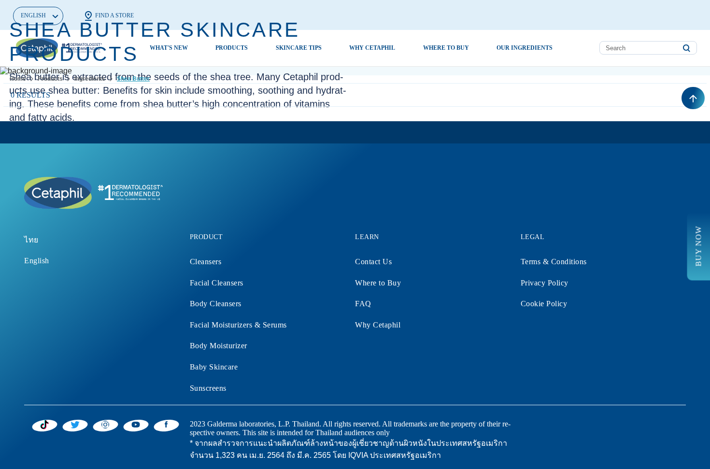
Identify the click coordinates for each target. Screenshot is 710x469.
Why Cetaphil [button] (372, 47)
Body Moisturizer (218, 345)
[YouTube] (136, 424)
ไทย (31, 240)
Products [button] (231, 47)
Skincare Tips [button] (299, 47)
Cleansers (206, 261)
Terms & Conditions (554, 261)
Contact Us (373, 261)
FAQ (363, 303)
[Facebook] (166, 424)
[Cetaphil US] (91, 192)
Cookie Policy (544, 303)
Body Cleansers (215, 303)
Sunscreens (208, 388)
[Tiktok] (44, 424)
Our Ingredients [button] (525, 47)
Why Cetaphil (377, 325)
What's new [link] (169, 47)
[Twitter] (75, 424)
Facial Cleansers (216, 283)
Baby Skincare (214, 367)
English (36, 260)
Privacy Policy (544, 283)
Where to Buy (378, 283)
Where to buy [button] (446, 47)
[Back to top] (693, 98)
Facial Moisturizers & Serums (238, 325)
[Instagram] (105, 424)
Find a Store (114, 15)
